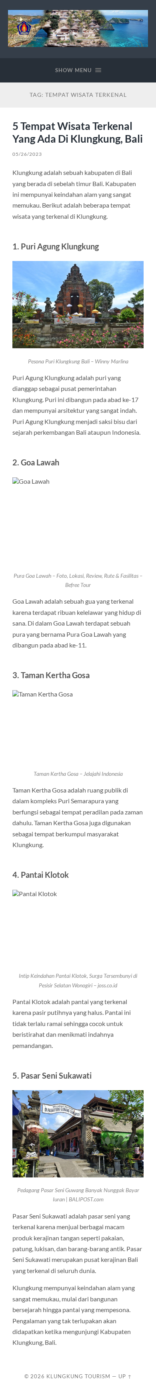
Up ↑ (125, 1376)
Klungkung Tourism (78, 1376)
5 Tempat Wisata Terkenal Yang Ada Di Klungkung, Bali (77, 132)
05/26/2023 (27, 154)
